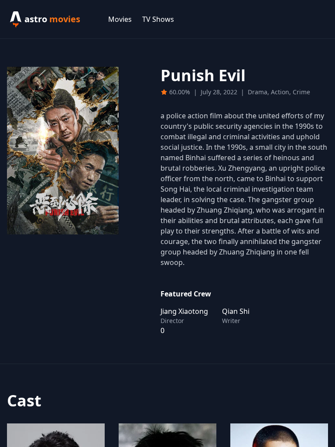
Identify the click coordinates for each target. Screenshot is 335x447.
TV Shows (158, 19)
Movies (120, 19)
